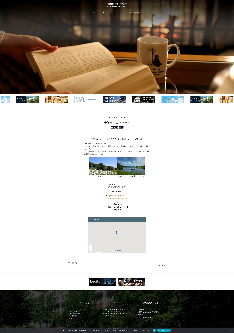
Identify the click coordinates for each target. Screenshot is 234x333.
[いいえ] (232, 330)
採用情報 (74, 316)
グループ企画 (127, 12)
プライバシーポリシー (112, 311)
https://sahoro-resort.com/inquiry (118, 198)
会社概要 (137, 12)
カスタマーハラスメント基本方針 (116, 313)
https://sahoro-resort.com (116, 196)
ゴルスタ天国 (76, 313)
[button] (3, 100)
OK (154, 330)
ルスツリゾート (161, 266)
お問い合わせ (109, 316)
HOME (93, 12)
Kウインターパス (77, 311)
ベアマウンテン (72, 263)
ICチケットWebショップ (80, 309)
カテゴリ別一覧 (115, 12)
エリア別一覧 (102, 12)
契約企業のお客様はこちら (114, 309)
